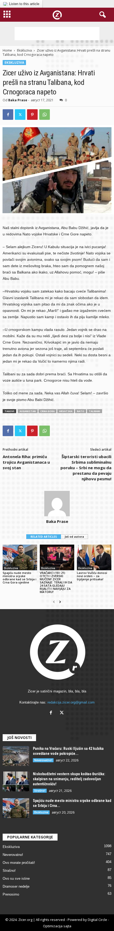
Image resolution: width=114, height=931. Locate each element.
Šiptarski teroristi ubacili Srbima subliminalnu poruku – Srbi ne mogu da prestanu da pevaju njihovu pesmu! (85, 467)
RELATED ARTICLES (43, 536)
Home (7, 50)
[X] (62, 713)
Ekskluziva (24, 50)
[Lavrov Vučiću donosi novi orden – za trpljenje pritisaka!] (94, 557)
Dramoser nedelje (16, 886)
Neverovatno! (43, 760)
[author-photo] (57, 503)
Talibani (94, 411)
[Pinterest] (32, 114)
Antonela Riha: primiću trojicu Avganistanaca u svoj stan (26, 462)
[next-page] (60, 602)
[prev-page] (53, 602)
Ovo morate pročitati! (19, 863)
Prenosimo (11, 894)
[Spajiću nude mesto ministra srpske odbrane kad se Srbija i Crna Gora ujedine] (20, 557)
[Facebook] (8, 114)
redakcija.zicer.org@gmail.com (71, 702)
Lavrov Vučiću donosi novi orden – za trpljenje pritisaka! (92, 576)
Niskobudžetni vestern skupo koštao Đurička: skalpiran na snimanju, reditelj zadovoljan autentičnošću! (69, 779)
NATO (80, 411)
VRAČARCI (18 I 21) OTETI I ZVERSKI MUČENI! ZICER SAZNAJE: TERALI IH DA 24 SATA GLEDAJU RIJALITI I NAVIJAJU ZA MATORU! (56, 582)
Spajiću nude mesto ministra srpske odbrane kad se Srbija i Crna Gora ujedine (19, 577)
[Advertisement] (57, 33)
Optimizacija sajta (57, 926)
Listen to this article (24, 4)
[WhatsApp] (44, 114)
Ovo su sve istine (16, 878)
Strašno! (39, 790)
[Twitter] (20, 114)
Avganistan (28, 411)
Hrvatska (65, 411)
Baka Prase (17, 100)
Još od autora (74, 536)
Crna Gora (47, 411)
